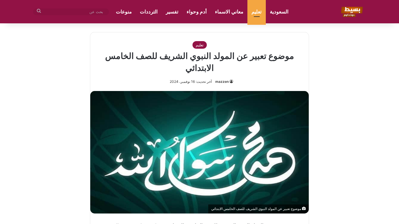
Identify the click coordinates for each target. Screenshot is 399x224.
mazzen (222, 81)
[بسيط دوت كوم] (351, 12)
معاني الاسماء (229, 12)
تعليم (256, 12)
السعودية (279, 12)
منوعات (124, 12)
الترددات (149, 12)
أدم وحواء (197, 12)
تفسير (172, 12)
